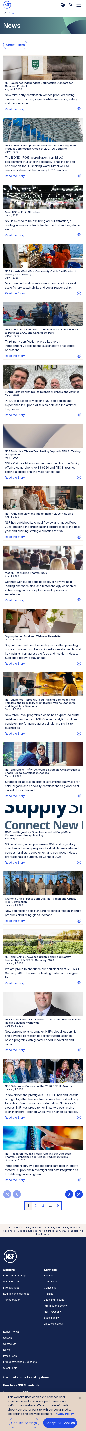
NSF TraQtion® (52, 1311)
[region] (43, 1411)
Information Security (56, 1305)
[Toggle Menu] (79, 5)
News (12, 13)
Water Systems (12, 1281)
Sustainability (52, 1317)
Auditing (49, 1275)
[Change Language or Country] (63, 5)
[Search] (71, 5)
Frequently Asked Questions (20, 1361)
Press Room (10, 1355)
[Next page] (69, 1194)
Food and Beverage (15, 1275)
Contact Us (9, 1343)
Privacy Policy (64, 1413)
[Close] (79, 1398)
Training (48, 1293)
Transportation (11, 1299)
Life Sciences (11, 1287)
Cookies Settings (24, 1423)
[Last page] (79, 1194)
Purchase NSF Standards (21, 1385)
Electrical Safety (53, 1323)
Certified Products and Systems (26, 1377)
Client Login (10, 1367)
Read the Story (15, 109)
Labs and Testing (54, 1299)
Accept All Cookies (60, 1423)
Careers (8, 1337)
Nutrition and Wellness (16, 1293)
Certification (51, 1281)
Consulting (50, 1287)
